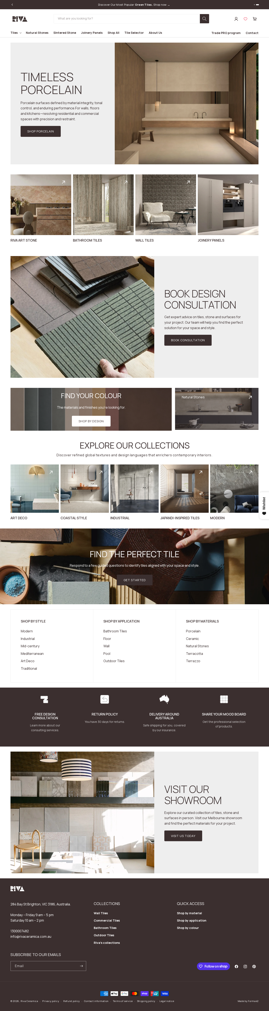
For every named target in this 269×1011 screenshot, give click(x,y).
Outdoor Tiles (114, 661)
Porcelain (193, 631)
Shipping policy (146, 1001)
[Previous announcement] (12, 5)
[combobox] (131, 19)
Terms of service (123, 1001)
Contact (252, 33)
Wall (106, 646)
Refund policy (71, 1001)
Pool (106, 653)
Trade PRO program (226, 33)
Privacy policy (50, 1001)
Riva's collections (107, 943)
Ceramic (192, 638)
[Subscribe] (81, 966)
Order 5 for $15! (134, 4)
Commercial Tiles (107, 920)
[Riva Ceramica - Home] (18, 890)
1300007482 (20, 931)
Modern (27, 631)
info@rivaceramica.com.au (31, 936)
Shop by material (189, 913)
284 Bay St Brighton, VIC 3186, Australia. (41, 904)
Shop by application (191, 920)
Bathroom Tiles (115, 631)
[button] (254, 19)
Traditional (29, 668)
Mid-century (30, 646)
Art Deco (27, 661)
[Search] (204, 18)
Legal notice (167, 1001)
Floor (107, 638)
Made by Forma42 (248, 1001)
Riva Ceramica (29, 1001)
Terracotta (194, 653)
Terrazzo (193, 661)
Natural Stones (197, 646)
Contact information (96, 1001)
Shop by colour (188, 928)
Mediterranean (32, 653)
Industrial (28, 638)
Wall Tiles (101, 913)
